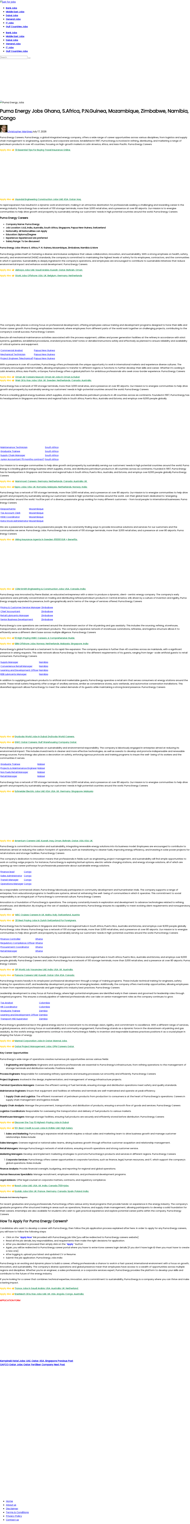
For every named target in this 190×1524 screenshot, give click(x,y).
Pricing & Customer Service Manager (20, 607)
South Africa (51, 447)
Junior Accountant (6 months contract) (22, 459)
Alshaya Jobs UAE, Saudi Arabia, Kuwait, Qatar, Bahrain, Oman (49, 269)
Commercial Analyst (11, 350)
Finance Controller (10, 938)
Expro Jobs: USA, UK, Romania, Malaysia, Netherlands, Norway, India (51, 486)
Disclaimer (12, 1508)
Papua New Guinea (44, 350)
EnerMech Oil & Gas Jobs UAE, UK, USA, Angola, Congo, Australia (49, 1293)
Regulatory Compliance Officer (17, 942)
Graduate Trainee (10, 451)
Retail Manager (8, 776)
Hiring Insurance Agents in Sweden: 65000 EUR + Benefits (46, 539)
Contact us (12, 1519)
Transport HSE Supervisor (14, 1018)
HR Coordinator (8, 1006)
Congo (27, 871)
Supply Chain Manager (12, 455)
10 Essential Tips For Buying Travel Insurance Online (43, 149)
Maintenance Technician (13, 447)
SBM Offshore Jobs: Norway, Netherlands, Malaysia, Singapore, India (51, 643)
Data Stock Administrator (14, 520)
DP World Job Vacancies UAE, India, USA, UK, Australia (44, 969)
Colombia (44, 1002)
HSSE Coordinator (10, 516)
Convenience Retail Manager (16, 666)
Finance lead (7, 871)
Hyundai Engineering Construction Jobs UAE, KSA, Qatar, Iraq (48, 199)
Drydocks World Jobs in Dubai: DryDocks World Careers (45, 736)
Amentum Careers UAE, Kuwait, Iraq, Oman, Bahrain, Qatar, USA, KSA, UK (54, 840)
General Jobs (13, 19)
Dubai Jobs (12, 15)
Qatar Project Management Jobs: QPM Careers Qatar (45, 1046)
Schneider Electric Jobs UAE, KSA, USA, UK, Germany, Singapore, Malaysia (54, 791)
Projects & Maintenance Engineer (18, 768)
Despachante (8, 508)
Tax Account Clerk (10, 512)
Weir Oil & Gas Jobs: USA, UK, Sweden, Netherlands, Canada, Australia (53, 380)
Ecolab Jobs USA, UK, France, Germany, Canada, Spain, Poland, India (52, 1191)
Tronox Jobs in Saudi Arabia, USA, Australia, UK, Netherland (47, 1288)
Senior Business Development (16, 619)
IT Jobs (10, 22)
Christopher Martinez (19, 131)
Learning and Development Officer (19, 670)
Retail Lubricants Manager (14, 615)
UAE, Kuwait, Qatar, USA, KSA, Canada (45, 975)
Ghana (39, 938)
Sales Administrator (11, 875)
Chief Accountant (10, 611)
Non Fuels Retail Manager (14, 772)
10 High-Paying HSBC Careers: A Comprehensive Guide (45, 637)
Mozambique (36, 508)
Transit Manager (9, 879)
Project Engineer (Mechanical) (16, 358)
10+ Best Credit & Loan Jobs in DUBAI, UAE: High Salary (44, 1128)
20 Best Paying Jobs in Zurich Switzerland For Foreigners (46, 920)
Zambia (43, 1010)
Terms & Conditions (17, 1512)
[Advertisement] (89, 80)
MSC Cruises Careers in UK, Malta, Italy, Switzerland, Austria (47, 914)
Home (9, 1501)
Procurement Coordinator (14, 946)
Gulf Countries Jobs (17, 26)
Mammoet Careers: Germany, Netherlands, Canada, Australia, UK (51, 481)
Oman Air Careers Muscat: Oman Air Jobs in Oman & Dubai (47, 376)
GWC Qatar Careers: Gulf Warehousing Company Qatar (46, 742)
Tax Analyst (6, 1002)
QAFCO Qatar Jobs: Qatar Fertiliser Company (32, 1364)
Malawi (41, 764)
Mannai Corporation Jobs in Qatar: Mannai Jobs (41, 1040)
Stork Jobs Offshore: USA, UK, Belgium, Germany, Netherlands (48, 275)
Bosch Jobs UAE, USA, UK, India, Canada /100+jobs (42, 1185)
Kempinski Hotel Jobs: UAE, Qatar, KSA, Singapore (36, 1361)
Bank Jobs (11, 7)
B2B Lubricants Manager (13, 674)
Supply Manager (9, 662)
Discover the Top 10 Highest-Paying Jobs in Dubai (42, 1122)
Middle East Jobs (15, 11)
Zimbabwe (47, 607)
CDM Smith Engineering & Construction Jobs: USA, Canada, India (50, 588)
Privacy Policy (14, 1516)
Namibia (43, 662)
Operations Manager (11, 883)
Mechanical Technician (12, 354)
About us (11, 1505)
